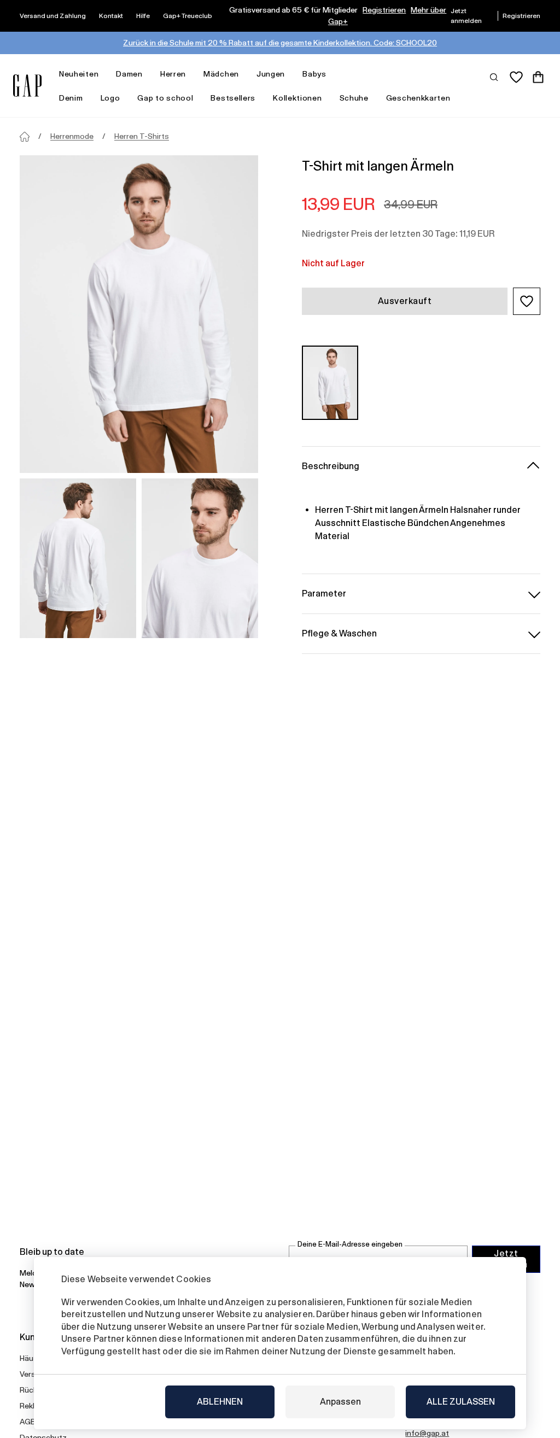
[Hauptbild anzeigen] (139, 314)
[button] (526, 301)
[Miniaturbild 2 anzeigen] (200, 558)
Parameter (324, 593)
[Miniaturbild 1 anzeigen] (78, 558)
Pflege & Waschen (339, 633)
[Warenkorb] (538, 77)
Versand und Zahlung (53, 16)
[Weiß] (330, 383)
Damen (129, 73)
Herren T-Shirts (141, 136)
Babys (314, 73)
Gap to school (165, 97)
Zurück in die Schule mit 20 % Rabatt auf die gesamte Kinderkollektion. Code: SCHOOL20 (280, 42)
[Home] (25, 137)
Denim (71, 97)
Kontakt (111, 16)
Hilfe (143, 16)
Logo (110, 97)
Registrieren (384, 9)
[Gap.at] (27, 85)
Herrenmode (72, 136)
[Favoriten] (516, 77)
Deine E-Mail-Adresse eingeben (350, 1244)
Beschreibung (330, 466)
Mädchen (221, 73)
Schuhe (354, 97)
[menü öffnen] (104, 74)
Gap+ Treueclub (187, 16)
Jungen (270, 73)
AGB (28, 1421)
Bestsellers (233, 97)
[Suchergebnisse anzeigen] (494, 76)
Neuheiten (78, 73)
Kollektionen (297, 97)
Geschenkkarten (418, 97)
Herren (173, 73)
